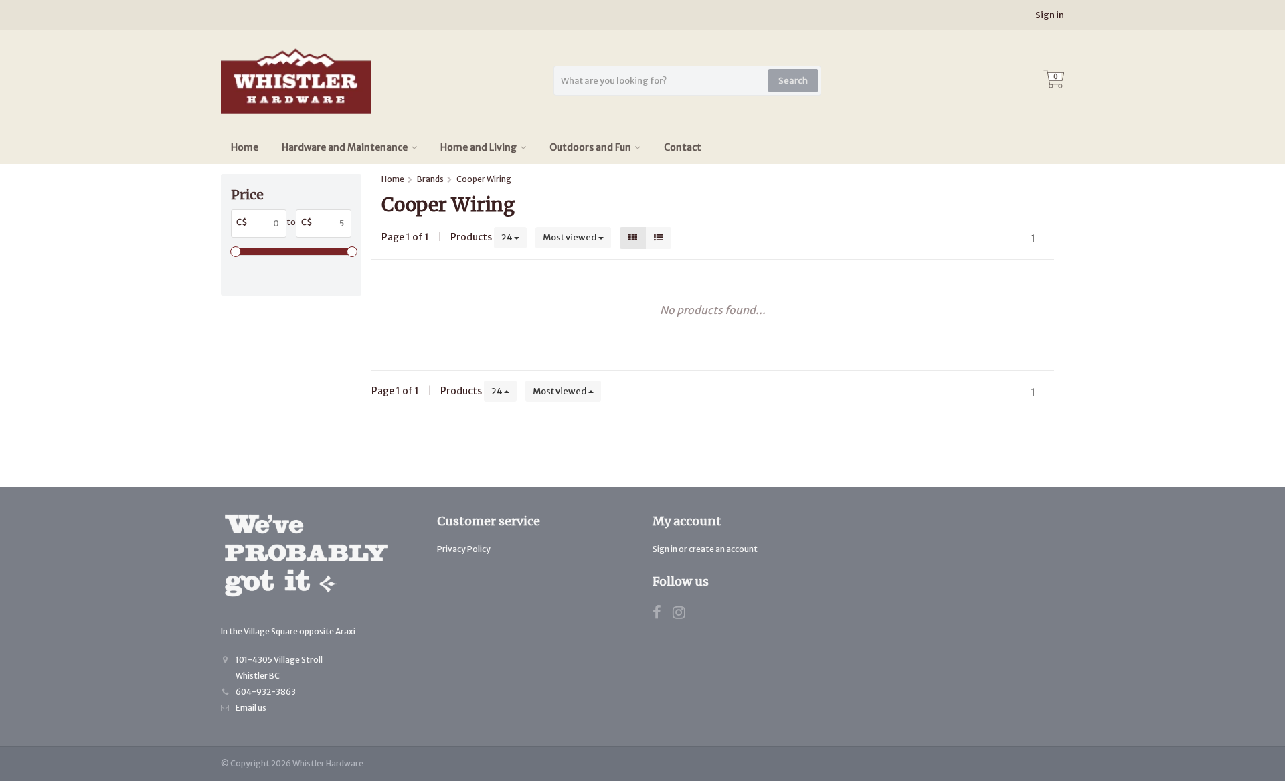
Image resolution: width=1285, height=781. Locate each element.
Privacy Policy (464, 549)
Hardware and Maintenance (345, 147)
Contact (682, 147)
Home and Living (478, 147)
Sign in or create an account (705, 549)
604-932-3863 (266, 692)
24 (507, 237)
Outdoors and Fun (590, 147)
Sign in (1049, 15)
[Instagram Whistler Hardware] (684, 615)
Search (793, 80)
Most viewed (570, 237)
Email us (251, 708)
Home (244, 147)
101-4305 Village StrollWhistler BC (279, 668)
